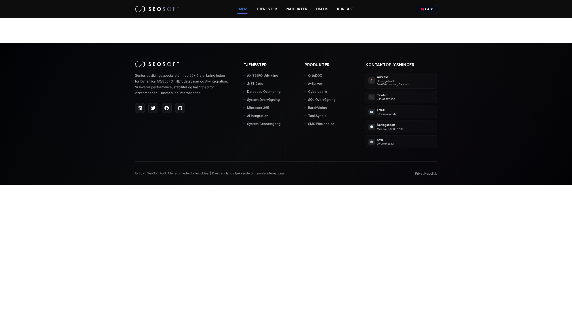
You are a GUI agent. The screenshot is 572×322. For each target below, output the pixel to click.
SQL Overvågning (322, 100)
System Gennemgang (264, 124)
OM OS (322, 9)
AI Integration (257, 116)
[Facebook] (167, 108)
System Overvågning (263, 100)
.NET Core (255, 83)
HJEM (243, 9)
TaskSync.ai (317, 116)
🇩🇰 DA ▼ (427, 9)
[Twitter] (153, 108)
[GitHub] (180, 108)
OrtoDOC (315, 75)
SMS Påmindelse (321, 124)
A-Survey (315, 83)
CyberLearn (317, 91)
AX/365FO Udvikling (262, 75)
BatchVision (317, 108)
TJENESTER (267, 9)
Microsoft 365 (258, 108)
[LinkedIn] (140, 108)
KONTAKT (346, 9)
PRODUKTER (296, 9)
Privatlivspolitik (426, 173)
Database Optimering (264, 91)
